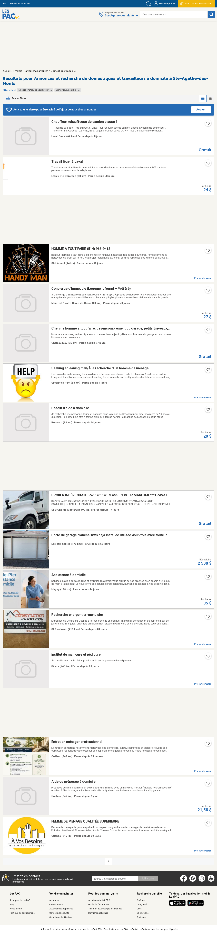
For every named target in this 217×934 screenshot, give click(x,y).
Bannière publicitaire (98, 913)
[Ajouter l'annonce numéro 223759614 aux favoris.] (207, 164)
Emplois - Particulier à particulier (31, 71)
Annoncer (54, 900)
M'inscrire (148, 878)
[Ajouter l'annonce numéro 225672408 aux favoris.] (207, 124)
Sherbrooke (143, 913)
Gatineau (141, 917)
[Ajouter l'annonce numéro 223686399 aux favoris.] (207, 657)
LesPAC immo (56, 904)
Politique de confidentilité (22, 913)
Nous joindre (16, 908)
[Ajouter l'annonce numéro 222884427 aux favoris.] (207, 617)
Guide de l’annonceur (98, 904)
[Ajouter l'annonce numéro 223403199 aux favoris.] (207, 291)
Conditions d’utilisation (60, 917)
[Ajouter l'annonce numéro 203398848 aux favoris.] (207, 251)
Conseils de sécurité (59, 913)
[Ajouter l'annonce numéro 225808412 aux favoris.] (207, 370)
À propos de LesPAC (20, 900)
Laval (139, 908)
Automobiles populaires (61, 908)
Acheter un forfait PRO (99, 900)
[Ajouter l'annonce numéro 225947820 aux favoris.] (207, 784)
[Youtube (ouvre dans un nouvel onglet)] (211, 881)
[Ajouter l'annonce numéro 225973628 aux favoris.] (207, 744)
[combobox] (174, 14)
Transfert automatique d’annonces (105, 908)
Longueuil (142, 904)
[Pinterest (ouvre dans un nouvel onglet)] (192, 881)
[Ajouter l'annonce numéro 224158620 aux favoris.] (207, 577)
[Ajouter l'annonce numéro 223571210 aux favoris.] (207, 410)
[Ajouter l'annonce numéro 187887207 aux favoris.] (207, 824)
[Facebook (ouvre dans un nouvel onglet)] (183, 881)
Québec (141, 900)
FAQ (12, 904)
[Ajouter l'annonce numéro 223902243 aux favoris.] (207, 537)
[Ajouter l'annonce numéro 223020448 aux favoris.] (207, 331)
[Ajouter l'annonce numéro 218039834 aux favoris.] (207, 497)
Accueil (7, 71)
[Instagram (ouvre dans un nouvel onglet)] (201, 881)
